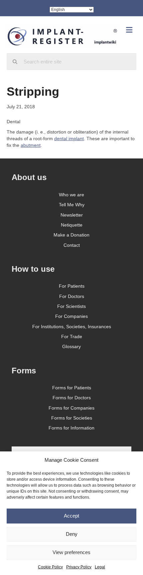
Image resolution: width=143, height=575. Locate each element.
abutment (31, 145)
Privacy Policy (78, 567)
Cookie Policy (50, 567)
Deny (71, 534)
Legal (100, 567)
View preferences (71, 552)
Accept (71, 516)
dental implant (69, 138)
